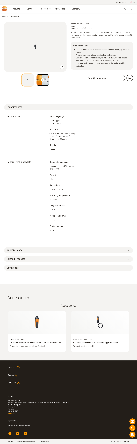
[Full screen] (62, 67)
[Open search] (125, 9)
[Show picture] (27, 80)
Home (4, 16)
